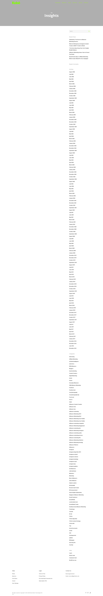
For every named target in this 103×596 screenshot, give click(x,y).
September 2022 (73, 179)
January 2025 (72, 117)
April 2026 (71, 81)
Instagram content (73, 454)
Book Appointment (70, 573)
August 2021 (72, 210)
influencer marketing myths (75, 433)
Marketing (71, 475)
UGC (70, 533)
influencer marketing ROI (74, 437)
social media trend (73, 502)
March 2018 (71, 305)
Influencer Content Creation (75, 404)
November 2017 (72, 315)
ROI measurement (73, 490)
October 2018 (72, 288)
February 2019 (72, 279)
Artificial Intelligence (74, 361)
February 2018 (72, 307)
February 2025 (72, 114)
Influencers (71, 447)
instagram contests (73, 456)
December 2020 (72, 226)
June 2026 (71, 76)
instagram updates (73, 466)
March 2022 (71, 193)
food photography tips (74, 394)
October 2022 (72, 176)
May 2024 (71, 133)
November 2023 (72, 148)
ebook (70, 378)
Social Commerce (73, 497)
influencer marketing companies (76, 423)
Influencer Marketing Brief (75, 416)
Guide (70, 402)
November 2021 (72, 203)
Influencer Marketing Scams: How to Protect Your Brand (79, 53)
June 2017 (71, 326)
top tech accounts (73, 528)
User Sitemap (15, 583)
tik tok (70, 514)
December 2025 (72, 91)
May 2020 (71, 243)
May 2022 (71, 188)
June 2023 (71, 157)
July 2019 (71, 267)
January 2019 (72, 281)
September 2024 (73, 126)
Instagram (71, 449)
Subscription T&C (43, 580)
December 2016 (72, 341)
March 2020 (71, 248)
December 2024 (72, 119)
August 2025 (72, 100)
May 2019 (71, 272)
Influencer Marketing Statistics (76, 440)
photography (72, 485)
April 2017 (71, 331)
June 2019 (71, 269)
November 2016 (72, 343)
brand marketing (73, 371)
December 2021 (72, 200)
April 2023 (71, 162)
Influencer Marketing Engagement (77, 425)
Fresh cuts (71, 397)
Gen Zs (70, 399)
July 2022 (71, 183)
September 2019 (73, 262)
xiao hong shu (72, 542)
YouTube (71, 544)
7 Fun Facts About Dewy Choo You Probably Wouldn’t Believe (79, 49)
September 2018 (73, 291)
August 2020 (72, 236)
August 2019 (72, 264)
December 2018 (72, 284)
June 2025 (71, 105)
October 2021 (72, 205)
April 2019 (71, 274)
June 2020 (71, 241)
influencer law (72, 409)
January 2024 (72, 143)
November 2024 (72, 122)
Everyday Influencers (74, 382)
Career (13, 580)
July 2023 (71, 155)
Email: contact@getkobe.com (72, 576)
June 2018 (71, 298)
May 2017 (71, 329)
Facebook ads (72, 390)
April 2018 (71, 303)
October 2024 (72, 124)
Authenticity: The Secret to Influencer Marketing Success (77, 40)
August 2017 (72, 322)
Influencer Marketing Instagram (76, 430)
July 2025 (71, 102)
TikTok (70, 516)
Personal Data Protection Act (45, 578)
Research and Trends (74, 487)
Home (13, 573)
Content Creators (73, 373)
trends (70, 530)
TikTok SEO (71, 523)
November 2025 (72, 93)
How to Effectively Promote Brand (41, 61)
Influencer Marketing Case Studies (77, 418)
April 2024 (71, 136)
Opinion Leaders (73, 483)
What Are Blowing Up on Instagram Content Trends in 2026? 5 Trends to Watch (79, 44)
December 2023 (72, 145)
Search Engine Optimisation (75, 492)
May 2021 (71, 217)
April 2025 (71, 110)
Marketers (15, 67)
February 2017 (72, 336)
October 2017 (72, 317)
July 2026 (71, 74)
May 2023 (71, 160)
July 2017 (71, 324)
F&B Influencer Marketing (75, 385)
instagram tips (72, 463)
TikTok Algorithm (73, 518)
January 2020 (72, 253)
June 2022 (71, 186)
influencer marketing (74, 411)
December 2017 (72, 312)
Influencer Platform (73, 444)
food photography (73, 392)
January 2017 (72, 338)
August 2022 (72, 181)
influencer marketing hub (75, 428)
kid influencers (72, 468)
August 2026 (72, 71)
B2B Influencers (72, 366)
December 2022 (72, 172)
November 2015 (72, 348)
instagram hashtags (73, 459)
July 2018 (71, 295)
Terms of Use (42, 573)
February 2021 (72, 222)
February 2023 (72, 167)
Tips (70, 525)
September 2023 (73, 150)
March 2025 (71, 112)
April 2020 (71, 245)
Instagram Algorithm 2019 (75, 452)
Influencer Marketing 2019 (75, 413)
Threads (71, 511)
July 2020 (71, 238)
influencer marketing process (76, 435)
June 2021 (71, 214)
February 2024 (72, 141)
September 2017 (73, 319)
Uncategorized (72, 535)
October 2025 (72, 95)
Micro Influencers (73, 478)
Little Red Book (72, 471)
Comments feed (73, 557)
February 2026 (72, 86)
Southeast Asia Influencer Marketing (77, 506)
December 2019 (72, 255)
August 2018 (72, 293)
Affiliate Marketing (73, 359)
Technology (72, 509)
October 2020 (72, 231)
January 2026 (72, 88)
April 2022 (71, 191)
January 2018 (72, 310)
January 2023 (72, 169)
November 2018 (72, 286)
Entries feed (72, 555)
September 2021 (73, 207)
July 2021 (71, 212)
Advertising (15, 66)
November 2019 (72, 257)
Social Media (72, 499)
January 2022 (72, 198)
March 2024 (71, 138)
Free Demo (14, 578)
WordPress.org (72, 560)
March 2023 (71, 164)
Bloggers (71, 368)
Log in (70, 553)
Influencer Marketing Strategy (76, 442)
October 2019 (72, 260)
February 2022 (72, 195)
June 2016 (71, 345)
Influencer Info (72, 406)
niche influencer (72, 480)
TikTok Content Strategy (74, 521)
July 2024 (71, 131)
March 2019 (71, 276)
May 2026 (71, 79)
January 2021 (72, 224)
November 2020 (72, 229)
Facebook (71, 387)
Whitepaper (71, 540)
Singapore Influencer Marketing (76, 494)
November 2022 (72, 174)
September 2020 (73, 234)
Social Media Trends (73, 504)
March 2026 (71, 83)
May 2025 (71, 107)
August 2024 (72, 129)
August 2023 (72, 152)
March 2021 (71, 219)
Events (70, 380)
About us (14, 576)
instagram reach (73, 461)
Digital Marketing (73, 375)
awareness (71, 363)
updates (71, 537)
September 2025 (73, 98)
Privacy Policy (42, 576)
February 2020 (72, 250)
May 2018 (71, 300)
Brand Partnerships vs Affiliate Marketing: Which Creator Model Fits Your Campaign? (78, 57)
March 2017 (71, 334)
